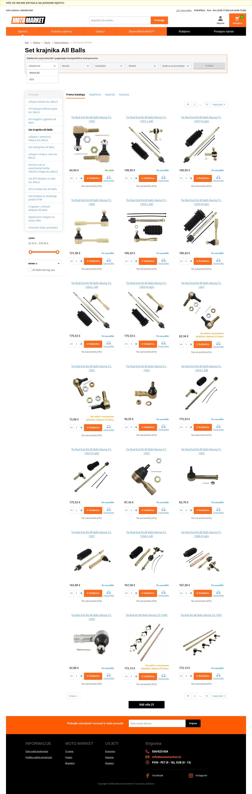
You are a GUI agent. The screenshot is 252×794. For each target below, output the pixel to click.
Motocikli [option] (34, 72)
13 (206, 104)
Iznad (72, 696)
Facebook (157, 775)
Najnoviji (124, 94)
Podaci (68, 757)
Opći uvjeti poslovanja (37, 751)
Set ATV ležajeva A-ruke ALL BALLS (41, 180)
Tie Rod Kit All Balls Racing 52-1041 (201, 615)
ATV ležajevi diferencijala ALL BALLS (42, 110)
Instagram (201, 775)
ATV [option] (31, 79)
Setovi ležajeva (61, 42)
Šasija (47, 42)
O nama (69, 751)
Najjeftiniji (95, 94)
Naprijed (218, 104)
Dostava (109, 763)
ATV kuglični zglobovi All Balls (42, 121)
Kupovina (110, 751)
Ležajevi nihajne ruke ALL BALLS (42, 156)
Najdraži (110, 94)
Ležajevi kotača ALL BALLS (43, 101)
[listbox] (42, 76)
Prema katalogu (75, 94)
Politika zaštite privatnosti (39, 757)
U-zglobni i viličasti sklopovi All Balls (39, 208)
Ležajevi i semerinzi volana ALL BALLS (39, 138)
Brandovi (70, 763)
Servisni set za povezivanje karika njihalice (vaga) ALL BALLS (43, 168)
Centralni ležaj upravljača (43, 227)
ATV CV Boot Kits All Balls (42, 189)
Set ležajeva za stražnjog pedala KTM (42, 197)
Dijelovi (36, 42)
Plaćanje (109, 757)
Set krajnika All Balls (40, 129)
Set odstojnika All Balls (41, 147)
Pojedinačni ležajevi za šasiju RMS (41, 218)
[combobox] (42, 65)
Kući (27, 42)
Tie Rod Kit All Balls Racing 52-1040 (146, 615)
